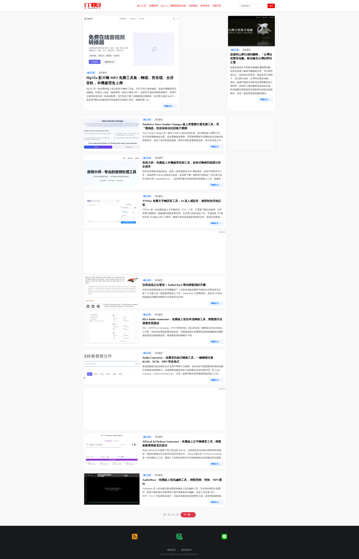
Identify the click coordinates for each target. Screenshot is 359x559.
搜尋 (271, 6)
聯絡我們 (171, 549)
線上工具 (141, 5)
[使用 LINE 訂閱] (224, 536)
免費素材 (193, 5)
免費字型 (216, 5)
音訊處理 (102, 73)
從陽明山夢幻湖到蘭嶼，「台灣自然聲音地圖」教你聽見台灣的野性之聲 (251, 58)
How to (164, 6)
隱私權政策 (186, 549)
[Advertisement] (203, 33)
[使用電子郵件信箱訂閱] (179, 536)
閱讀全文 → (169, 106)
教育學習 (205, 5)
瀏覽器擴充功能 (178, 5)
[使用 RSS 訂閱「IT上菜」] (134, 536)
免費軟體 (153, 5)
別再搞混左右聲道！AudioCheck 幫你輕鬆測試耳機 (174, 284)
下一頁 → (188, 514)
